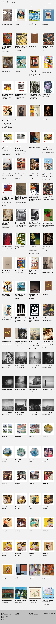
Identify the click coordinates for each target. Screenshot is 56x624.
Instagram (17, 614)
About (2, 619)
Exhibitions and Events (6, 614)
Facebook (17, 613)
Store (2, 617)
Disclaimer (31, 613)
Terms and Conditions (33, 614)
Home (2, 613)
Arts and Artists (4, 616)
